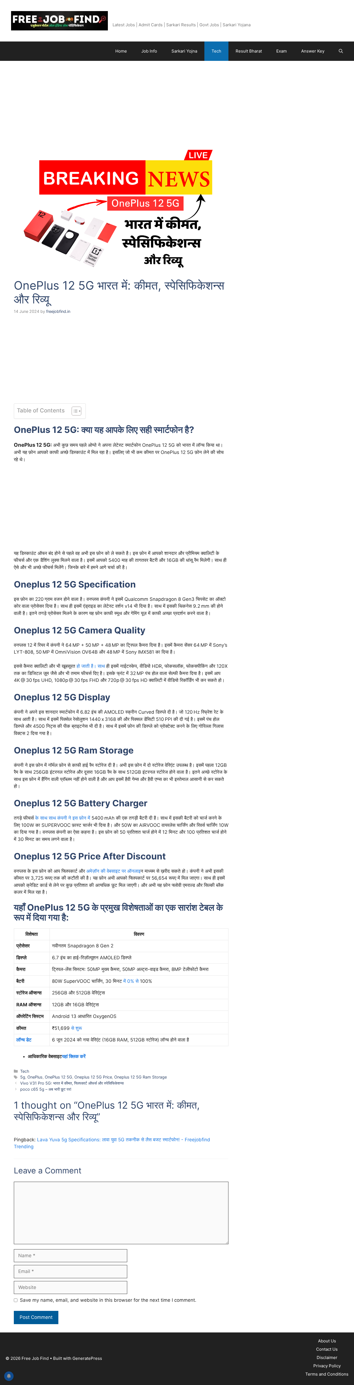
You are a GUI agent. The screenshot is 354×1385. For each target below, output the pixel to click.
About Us (327, 1341)
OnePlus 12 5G (58, 1077)
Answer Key (312, 51)
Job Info (149, 51)
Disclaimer (327, 1357)
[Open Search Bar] (341, 51)
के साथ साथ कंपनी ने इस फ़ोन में (62, 818)
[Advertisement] (121, 107)
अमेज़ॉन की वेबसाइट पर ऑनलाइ (113, 871)
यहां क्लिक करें (73, 1056)
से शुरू (76, 1028)
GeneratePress (87, 1358)
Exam (281, 51)
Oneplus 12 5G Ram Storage (140, 1077)
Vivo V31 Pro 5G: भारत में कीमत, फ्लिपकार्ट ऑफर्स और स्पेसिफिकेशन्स (72, 1083)
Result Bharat (249, 51)
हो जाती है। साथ (91, 666)
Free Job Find (135, 18)
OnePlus (35, 1077)
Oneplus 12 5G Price (93, 1077)
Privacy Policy (327, 1365)
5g (22, 1077)
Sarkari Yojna (184, 51)
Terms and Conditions (326, 1374)
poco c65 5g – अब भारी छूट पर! (45, 1089)
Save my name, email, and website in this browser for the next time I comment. (108, 1300)
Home (121, 51)
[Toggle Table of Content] (73, 411)
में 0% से (131, 981)
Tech (216, 51)
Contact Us (327, 1349)
